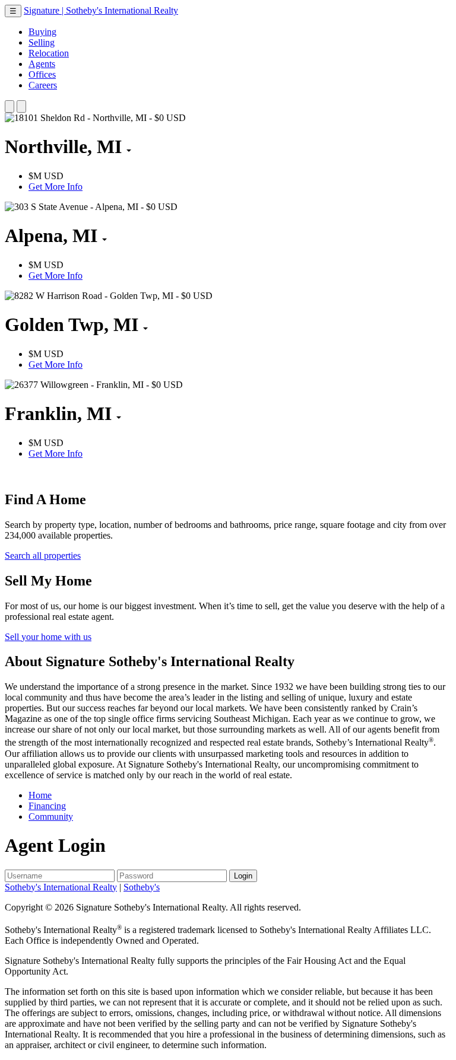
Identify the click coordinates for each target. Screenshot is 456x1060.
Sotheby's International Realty (61, 887)
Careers (42, 85)
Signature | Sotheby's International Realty (101, 10)
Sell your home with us (48, 637)
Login (243, 875)
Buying (42, 32)
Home (40, 795)
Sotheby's (142, 887)
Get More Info (55, 187)
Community (50, 816)
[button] (9, 106)
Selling (41, 42)
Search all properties (43, 555)
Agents (41, 64)
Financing (47, 806)
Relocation (48, 53)
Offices (42, 74)
